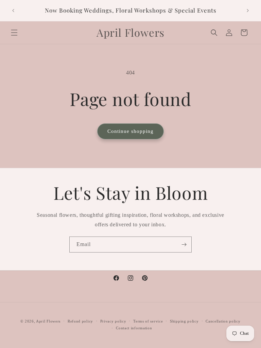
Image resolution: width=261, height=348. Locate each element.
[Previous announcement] (13, 10)
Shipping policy (184, 321)
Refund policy (80, 321)
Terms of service (148, 321)
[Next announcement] (247, 10)
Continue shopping (130, 131)
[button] (14, 32)
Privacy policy (113, 321)
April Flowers (48, 321)
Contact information (134, 328)
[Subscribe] (183, 245)
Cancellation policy (223, 321)
